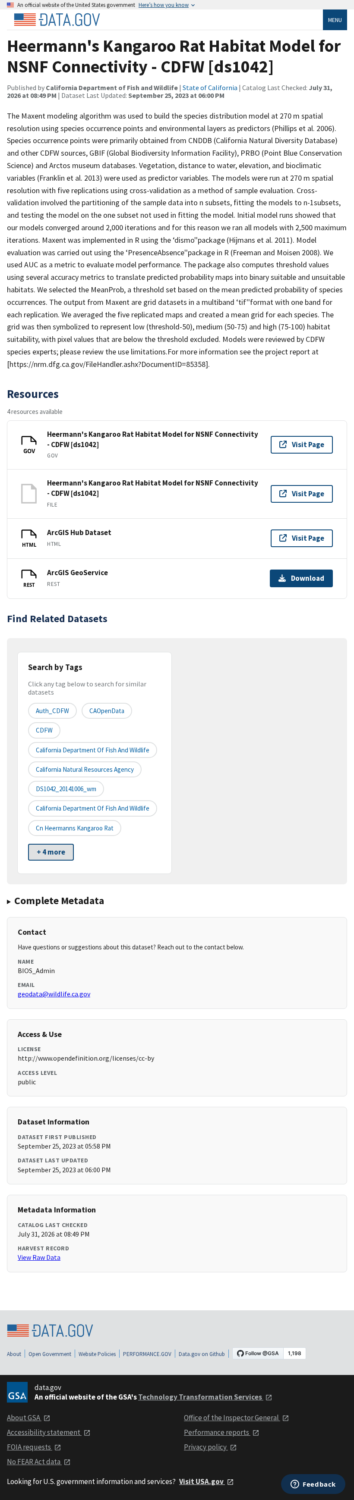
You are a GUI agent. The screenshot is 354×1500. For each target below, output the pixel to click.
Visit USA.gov (202, 1481)
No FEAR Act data (34, 1461)
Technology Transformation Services (200, 1397)
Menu (335, 20)
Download (307, 578)
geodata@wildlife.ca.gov (54, 994)
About (14, 1354)
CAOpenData (106, 711)
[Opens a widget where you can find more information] (313, 1485)
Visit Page (308, 444)
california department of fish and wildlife (92, 808)
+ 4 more (51, 852)
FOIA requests (29, 1447)
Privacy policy (206, 1447)
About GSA (24, 1417)
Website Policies (97, 1354)
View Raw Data (39, 1257)
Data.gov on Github (202, 1354)
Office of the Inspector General (232, 1417)
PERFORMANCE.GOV (147, 1354)
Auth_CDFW (52, 711)
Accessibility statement (44, 1432)
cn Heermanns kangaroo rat (75, 828)
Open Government (49, 1354)
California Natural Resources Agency (85, 769)
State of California (210, 87)
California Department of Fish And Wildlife (92, 750)
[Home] (57, 19)
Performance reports (217, 1432)
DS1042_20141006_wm (66, 789)
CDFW (44, 730)
